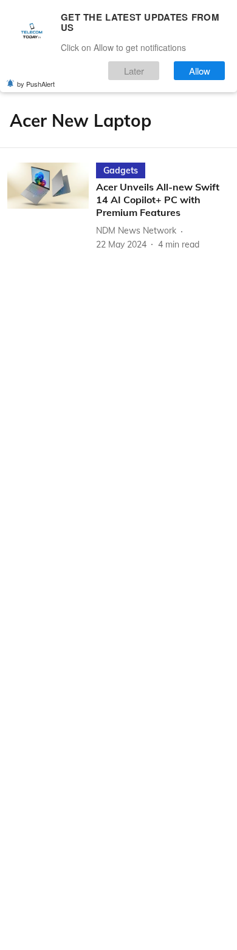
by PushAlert (36, 84)
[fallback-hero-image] (51, 207)
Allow (199, 70)
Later (134, 70)
